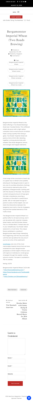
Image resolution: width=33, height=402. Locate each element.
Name (10, 358)
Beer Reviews (12, 290)
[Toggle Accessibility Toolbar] (29, 398)
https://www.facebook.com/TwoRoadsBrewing (16, 273)
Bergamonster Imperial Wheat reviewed (16, 77)
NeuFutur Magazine (14, 396)
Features (23, 290)
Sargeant (19, 54)
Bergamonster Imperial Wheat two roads (16, 84)
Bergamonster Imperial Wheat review (16, 70)
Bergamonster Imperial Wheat (16, 63)
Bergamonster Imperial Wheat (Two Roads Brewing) (16, 38)
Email (10, 366)
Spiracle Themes (16, 398)
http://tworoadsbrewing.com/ (14, 270)
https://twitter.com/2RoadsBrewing (15, 276)
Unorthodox (7, 244)
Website (10, 374)
